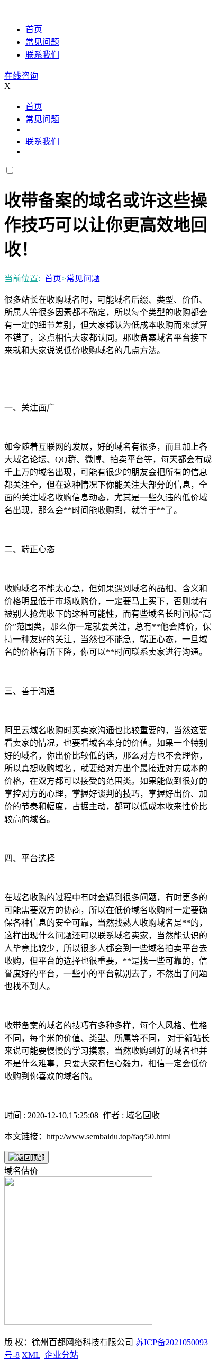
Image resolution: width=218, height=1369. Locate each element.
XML (31, 1354)
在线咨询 (21, 75)
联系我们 (42, 54)
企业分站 (61, 1354)
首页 (33, 29)
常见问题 (42, 42)
